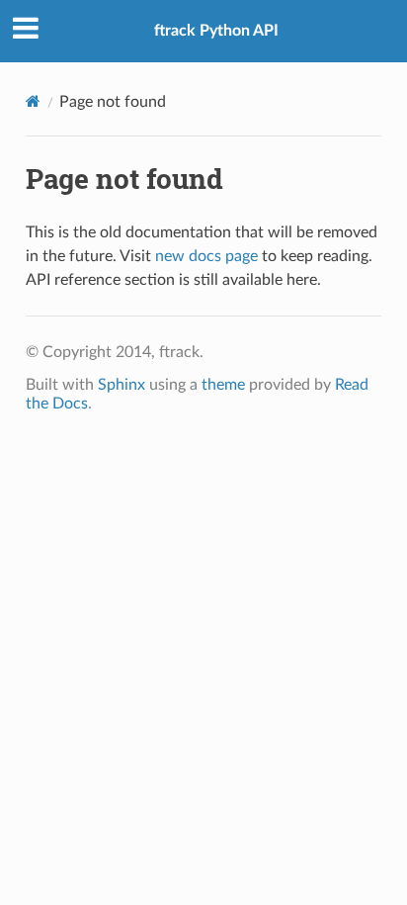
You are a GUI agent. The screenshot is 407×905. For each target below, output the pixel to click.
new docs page (206, 256)
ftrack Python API (216, 31)
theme (223, 385)
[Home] (33, 101)
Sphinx (121, 385)
